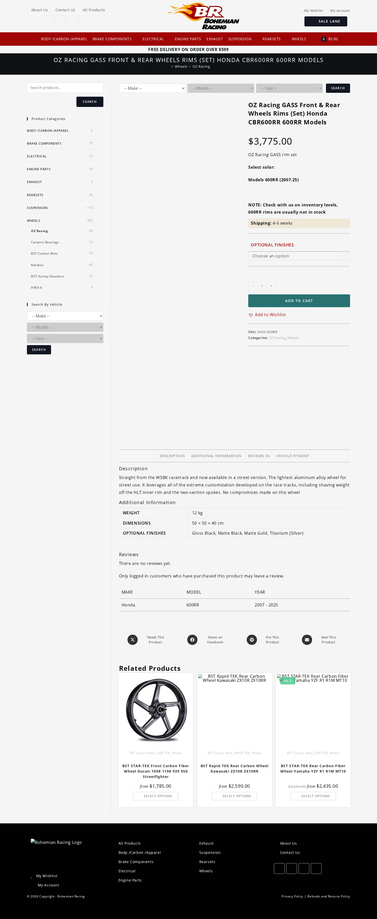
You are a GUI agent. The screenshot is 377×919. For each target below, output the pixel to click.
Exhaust (34, 182)
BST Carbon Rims (142, 753)
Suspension (37, 208)
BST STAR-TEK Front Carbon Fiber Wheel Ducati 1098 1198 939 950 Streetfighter (155, 771)
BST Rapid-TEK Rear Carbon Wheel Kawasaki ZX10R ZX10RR (235, 768)
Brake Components (44, 143)
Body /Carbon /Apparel (48, 130)
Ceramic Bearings (45, 242)
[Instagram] (72, 20)
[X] (47, 20)
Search (338, 88)
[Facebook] (59, 20)
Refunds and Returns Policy (328, 896)
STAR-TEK (163, 753)
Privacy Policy (292, 896)
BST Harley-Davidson (47, 276)
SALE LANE (327, 21)
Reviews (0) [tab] (259, 455)
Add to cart (299, 300)
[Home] (168, 66)
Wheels (293, 337)
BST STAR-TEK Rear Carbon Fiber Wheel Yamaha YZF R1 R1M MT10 (313, 768)
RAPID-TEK (242, 753)
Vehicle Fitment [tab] (292, 455)
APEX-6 (36, 287)
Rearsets (35, 195)
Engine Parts (39, 169)
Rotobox (37, 265)
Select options (158, 796)
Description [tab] (172, 455)
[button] (267, 314)
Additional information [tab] (216, 455)
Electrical (37, 156)
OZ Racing (201, 66)
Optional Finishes (272, 245)
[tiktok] (84, 20)
